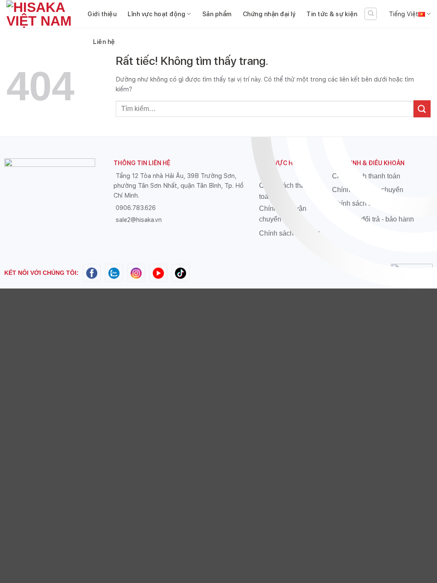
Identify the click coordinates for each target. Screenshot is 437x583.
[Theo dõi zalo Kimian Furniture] (113, 272)
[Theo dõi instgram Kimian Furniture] (136, 272)
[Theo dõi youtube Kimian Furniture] (158, 272)
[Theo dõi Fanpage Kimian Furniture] (91, 272)
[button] (370, 14)
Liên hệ (104, 41)
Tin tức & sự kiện (332, 13)
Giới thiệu (102, 13)
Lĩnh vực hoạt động (156, 13)
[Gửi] (422, 108)
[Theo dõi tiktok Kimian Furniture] (180, 272)
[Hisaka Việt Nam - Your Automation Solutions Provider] (40, 14)
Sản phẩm (217, 13)
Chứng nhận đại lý (269, 13)
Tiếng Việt (403, 13)
